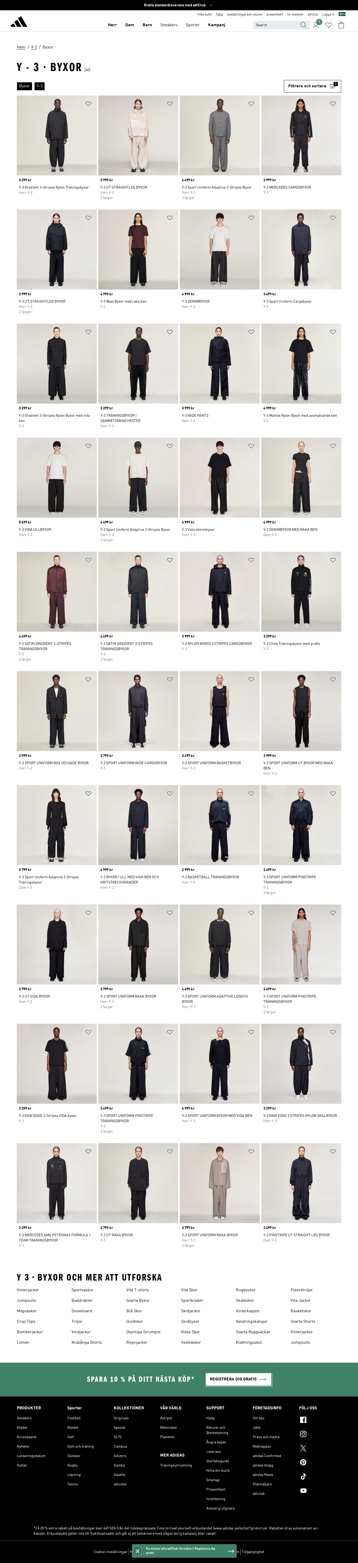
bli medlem (295, 14)
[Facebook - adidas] (320, 1421)
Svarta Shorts (303, 1322)
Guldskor (134, 1322)
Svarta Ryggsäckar (253, 1332)
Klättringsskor (249, 1343)
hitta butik (205, 14)
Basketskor (301, 1311)
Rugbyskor (246, 1290)
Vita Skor (189, 1290)
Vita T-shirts (137, 1290)
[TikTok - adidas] (320, 1477)
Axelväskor (191, 1343)
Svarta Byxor (138, 1301)
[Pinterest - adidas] (320, 1463)
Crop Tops (26, 1322)
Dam (129, 25)
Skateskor (245, 1301)
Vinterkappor (248, 1311)
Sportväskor (83, 1290)
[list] (150, 86)
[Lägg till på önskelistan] (88, 105)
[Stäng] (137, 1551)
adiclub (313, 14)
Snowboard (82, 1311)
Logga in (328, 14)
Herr (112, 25)
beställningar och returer (245, 14)
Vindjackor (81, 1332)
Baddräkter (82, 1301)
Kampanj (216, 25)
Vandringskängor (252, 1322)
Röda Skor (190, 1332)
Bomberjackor (30, 1332)
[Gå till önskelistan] (328, 25)
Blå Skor (134, 1311)
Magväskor (27, 1311)
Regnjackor (136, 1343)
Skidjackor (190, 1311)
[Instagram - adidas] (320, 1435)
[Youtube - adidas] (320, 1491)
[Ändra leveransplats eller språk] (342, 14)
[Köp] (18, 22)
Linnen (23, 1343)
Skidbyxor (190, 1322)
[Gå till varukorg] (341, 25)
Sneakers (168, 25)
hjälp (219, 14)
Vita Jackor (301, 1301)
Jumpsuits (26, 1301)
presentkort (275, 14)
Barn (147, 25)
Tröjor (77, 1322)
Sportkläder (192, 1301)
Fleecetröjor (302, 1290)
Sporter (193, 25)
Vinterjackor (28, 1290)
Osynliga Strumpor (143, 1332)
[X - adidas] (320, 1449)
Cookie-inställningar (110, 1552)
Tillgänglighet (253, 1552)
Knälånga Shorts (87, 1343)
